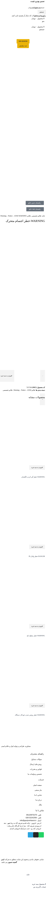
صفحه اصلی (37, 785)
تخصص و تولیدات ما (35, 774)
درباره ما (39, 800)
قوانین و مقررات (36, 769)
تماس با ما (38, 795)
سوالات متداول (36, 759)
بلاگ (40, 805)
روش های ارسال (36, 764)
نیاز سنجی (38, 790)
